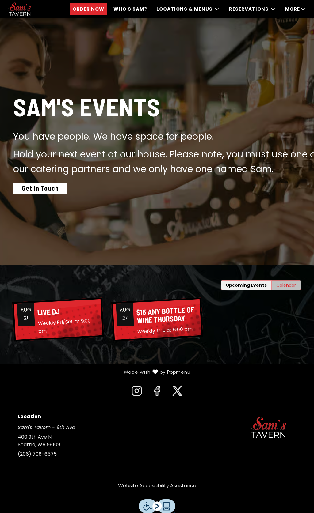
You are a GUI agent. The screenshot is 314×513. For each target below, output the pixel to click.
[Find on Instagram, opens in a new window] (136, 393)
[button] (188, 9)
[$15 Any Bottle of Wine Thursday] (157, 319)
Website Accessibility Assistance (157, 485)
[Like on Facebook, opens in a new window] (157, 393)
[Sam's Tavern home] (32, 9)
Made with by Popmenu (97, 372)
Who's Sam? (130, 9)
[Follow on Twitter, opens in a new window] (177, 393)
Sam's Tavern (268, 427)
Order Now (88, 9)
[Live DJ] (58, 319)
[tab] (246, 285)
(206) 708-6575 (37, 454)
